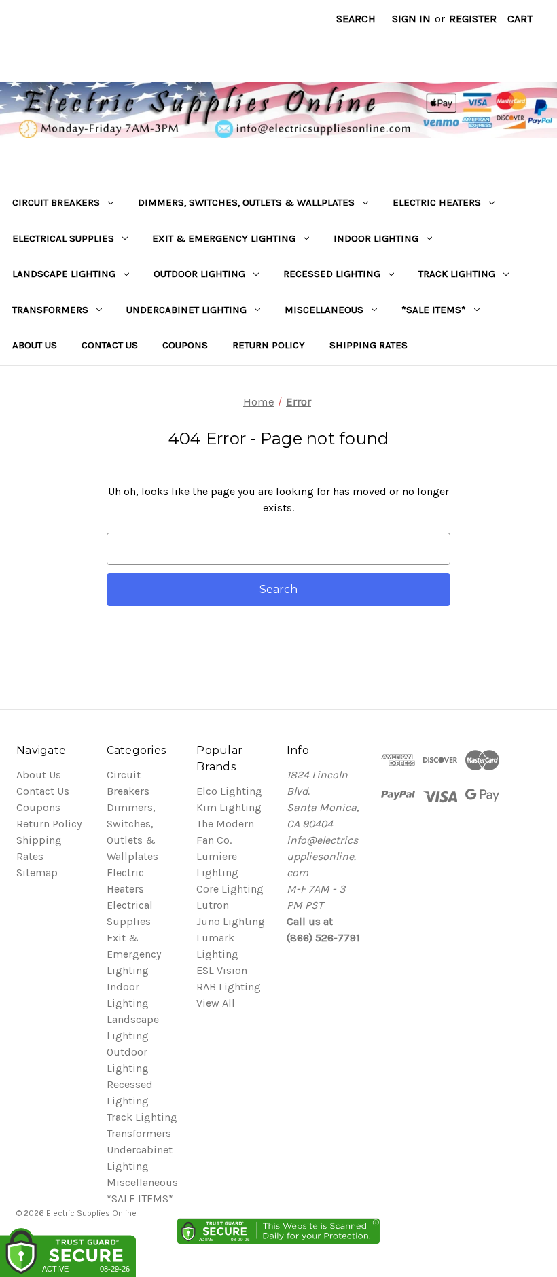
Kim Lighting (229, 807)
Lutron (212, 905)
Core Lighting (230, 888)
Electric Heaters (437, 202)
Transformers (50, 310)
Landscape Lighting (63, 274)
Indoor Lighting (376, 238)
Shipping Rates (368, 345)
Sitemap (37, 872)
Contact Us (110, 345)
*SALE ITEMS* (433, 310)
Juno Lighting (230, 921)
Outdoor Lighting (199, 274)
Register (473, 18)
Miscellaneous (324, 310)
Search (356, 18)
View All (215, 1002)
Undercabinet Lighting (186, 310)
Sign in (411, 18)
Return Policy (268, 345)
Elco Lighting (229, 791)
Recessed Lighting (331, 274)
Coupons (185, 345)
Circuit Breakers (56, 202)
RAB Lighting (228, 986)
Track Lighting (456, 274)
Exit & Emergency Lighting (223, 238)
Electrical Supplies (63, 238)
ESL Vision (221, 970)
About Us (34, 345)
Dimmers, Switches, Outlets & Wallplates (246, 202)
